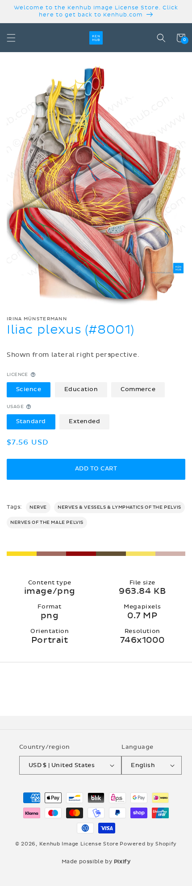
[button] (11, 38)
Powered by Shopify (148, 844)
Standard (31, 421)
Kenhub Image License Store (79, 844)
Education (81, 389)
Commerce (138, 389)
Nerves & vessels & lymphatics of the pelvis (119, 507)
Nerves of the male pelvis (46, 522)
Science (29, 389)
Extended (84, 421)
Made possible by (96, 861)
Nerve (38, 507)
